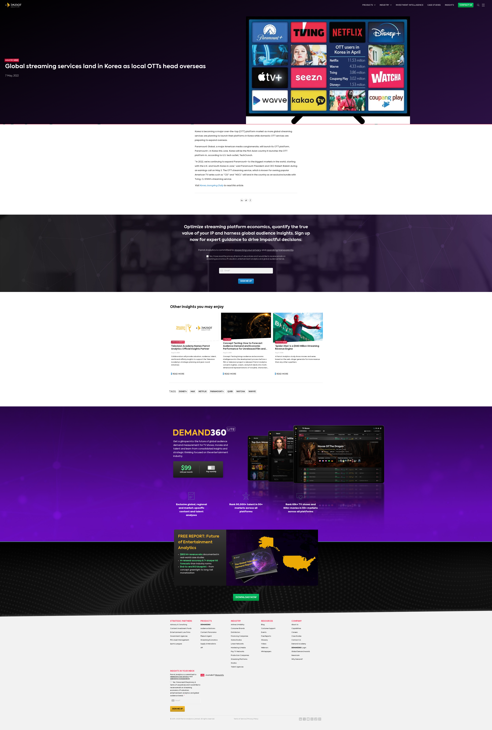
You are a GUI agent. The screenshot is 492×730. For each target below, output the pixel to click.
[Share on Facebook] (250, 200)
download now (246, 597)
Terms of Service (240, 719)
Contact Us (466, 5)
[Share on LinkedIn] (242, 200)
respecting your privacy (248, 250)
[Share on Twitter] (246, 200)
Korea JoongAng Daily (211, 186)
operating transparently (280, 250)
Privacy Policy (252, 719)
